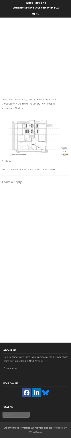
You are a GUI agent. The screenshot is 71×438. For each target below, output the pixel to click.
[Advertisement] (35, 54)
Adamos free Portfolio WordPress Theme (28, 427)
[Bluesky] (45, 392)
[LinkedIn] (36, 392)
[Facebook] (26, 392)
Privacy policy (10, 368)
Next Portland (36, 3)
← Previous (8, 108)
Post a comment (10, 169)
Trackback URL (47, 169)
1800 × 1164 (42, 99)
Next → (19, 108)
